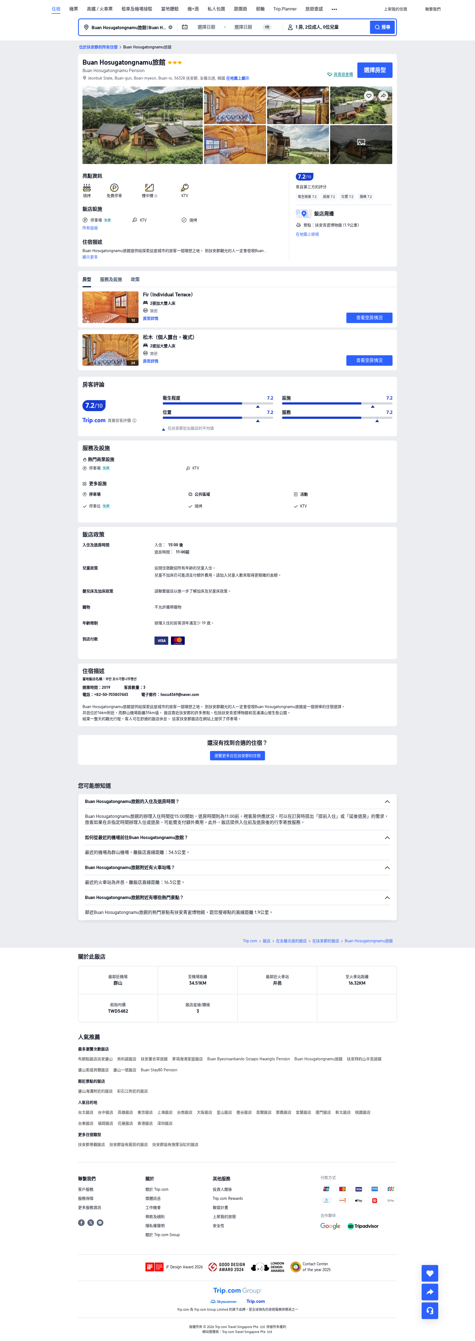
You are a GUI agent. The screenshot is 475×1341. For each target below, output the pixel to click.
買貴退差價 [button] (343, 74)
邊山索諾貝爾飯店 (93, 1070)
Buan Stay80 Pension (159, 1070)
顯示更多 (90, 257)
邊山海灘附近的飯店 (95, 1091)
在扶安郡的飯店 (325, 941)
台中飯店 (105, 1112)
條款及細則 (155, 1216)
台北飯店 (85, 1112)
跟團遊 (240, 9)
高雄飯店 (125, 1112)
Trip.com (250, 941)
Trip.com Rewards (228, 1198)
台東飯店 (85, 1123)
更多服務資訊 (89, 1207)
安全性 (218, 1225)
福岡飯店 (105, 1123)
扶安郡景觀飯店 (91, 1144)
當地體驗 (170, 9)
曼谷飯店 (244, 1112)
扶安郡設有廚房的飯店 (128, 1144)
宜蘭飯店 (303, 1112)
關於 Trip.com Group (162, 1235)
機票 (73, 9)
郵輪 (260, 9)
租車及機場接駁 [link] (136, 9)
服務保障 (85, 1198)
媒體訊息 (153, 1198)
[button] (335, 9)
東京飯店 (145, 1112)
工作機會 (153, 1207)
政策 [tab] (135, 279)
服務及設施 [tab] (111, 279)
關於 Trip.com (157, 1189)
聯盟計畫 (220, 1207)
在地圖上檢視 (307, 234)
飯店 (266, 941)
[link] (395, 9)
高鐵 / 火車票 (100, 9)
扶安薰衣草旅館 (154, 1059)
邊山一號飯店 (124, 1070)
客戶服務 (85, 1189)
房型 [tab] (86, 279)
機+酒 (193, 9)
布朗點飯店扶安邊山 (95, 1059)
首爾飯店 (264, 1112)
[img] (142, 125)
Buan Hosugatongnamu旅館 (123, 62)
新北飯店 (343, 1112)
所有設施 (90, 228)
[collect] (430, 1273)
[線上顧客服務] (430, 1310)
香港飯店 (145, 1123)
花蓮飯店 (125, 1123)
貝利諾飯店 (126, 1059)
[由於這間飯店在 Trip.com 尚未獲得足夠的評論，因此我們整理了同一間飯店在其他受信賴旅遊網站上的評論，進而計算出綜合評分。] (134, 420)
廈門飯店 (323, 1112)
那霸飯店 (283, 1112)
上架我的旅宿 (224, 1216)
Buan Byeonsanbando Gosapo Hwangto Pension (248, 1059)
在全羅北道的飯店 (291, 941)
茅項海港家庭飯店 (187, 1059)
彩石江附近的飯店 (132, 1091)
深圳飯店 (165, 1123)
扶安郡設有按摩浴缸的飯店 (175, 1144)
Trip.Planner (285, 9)
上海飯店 (165, 1112)
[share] (430, 1292)
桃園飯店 (363, 1112)
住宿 (56, 9)
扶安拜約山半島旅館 (364, 1059)
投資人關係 (222, 1189)
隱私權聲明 (155, 1225)
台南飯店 (184, 1112)
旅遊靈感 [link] (314, 9)
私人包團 (216, 9)
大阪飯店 (204, 1112)
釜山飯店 (224, 1112)
